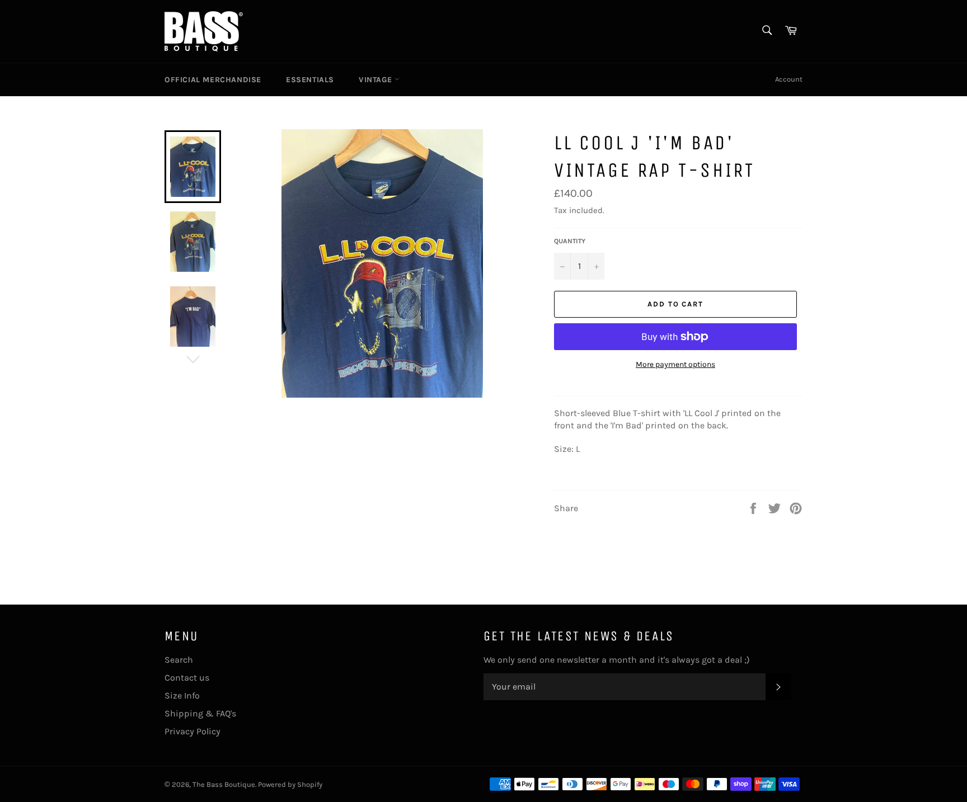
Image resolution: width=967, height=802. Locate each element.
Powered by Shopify (290, 784)
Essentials (310, 79)
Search (179, 659)
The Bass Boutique (224, 784)
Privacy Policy (192, 731)
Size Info (182, 695)
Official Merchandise (213, 79)
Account (788, 79)
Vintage (377, 79)
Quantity (569, 241)
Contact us (187, 677)
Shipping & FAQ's (200, 713)
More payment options (675, 364)
